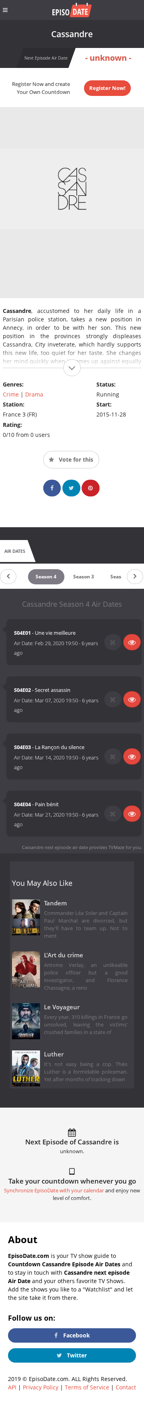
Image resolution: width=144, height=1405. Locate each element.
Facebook (76, 1335)
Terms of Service (87, 1387)
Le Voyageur (62, 1007)
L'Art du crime (63, 955)
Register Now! (107, 88)
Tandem (55, 903)
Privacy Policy (40, 1387)
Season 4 (46, 576)
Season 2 (120, 576)
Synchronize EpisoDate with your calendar (54, 1190)
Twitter (76, 1355)
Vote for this (75, 459)
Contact (126, 1387)
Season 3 (83, 576)
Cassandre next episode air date (55, 847)
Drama (34, 394)
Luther (54, 1054)
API (12, 1387)
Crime (11, 394)
